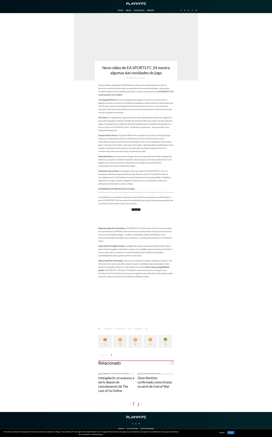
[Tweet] (117, 355)
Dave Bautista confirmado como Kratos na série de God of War (155, 382)
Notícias (120, 10)
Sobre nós (121, 428)
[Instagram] (188, 10)
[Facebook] (181, 10)
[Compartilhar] (111, 355)
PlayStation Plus (139, 10)
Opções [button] (222, 432)
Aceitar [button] (231, 432)
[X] (185, 10)
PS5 (147, 328)
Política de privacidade (147, 428)
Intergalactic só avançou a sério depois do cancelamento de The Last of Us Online (116, 384)
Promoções (150, 10)
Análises (128, 10)
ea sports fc (108, 328)
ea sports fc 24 (120, 328)
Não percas (139, 328)
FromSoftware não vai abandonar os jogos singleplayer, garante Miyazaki (139, 213)
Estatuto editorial (132, 428)
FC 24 (130, 328)
